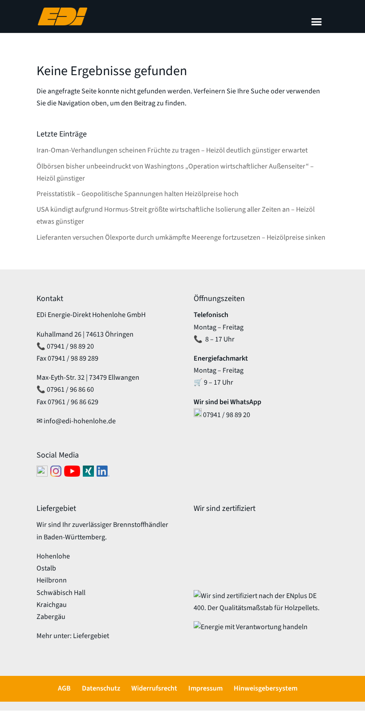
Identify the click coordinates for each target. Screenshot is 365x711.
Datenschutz (101, 688)
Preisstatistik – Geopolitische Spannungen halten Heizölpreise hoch (137, 194)
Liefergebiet (91, 636)
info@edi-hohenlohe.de (80, 421)
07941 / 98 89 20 (70, 346)
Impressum (205, 688)
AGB (64, 688)
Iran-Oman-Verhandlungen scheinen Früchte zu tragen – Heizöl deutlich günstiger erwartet (172, 150)
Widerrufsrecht (154, 688)
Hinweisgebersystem (265, 688)
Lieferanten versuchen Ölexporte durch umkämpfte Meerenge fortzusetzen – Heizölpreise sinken (180, 237)
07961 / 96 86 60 (70, 389)
